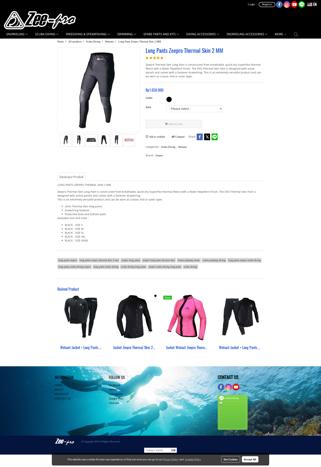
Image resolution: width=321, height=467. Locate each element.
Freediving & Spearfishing (86, 34)
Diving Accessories (201, 34)
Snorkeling (15, 34)
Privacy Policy (170, 459)
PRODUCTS (61, 394)
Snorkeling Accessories (245, 34)
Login (251, 4)
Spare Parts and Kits (159, 34)
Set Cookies (231, 459)
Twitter (113, 389)
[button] (296, 34)
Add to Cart (175, 124)
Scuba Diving (45, 34)
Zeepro (159, 155)
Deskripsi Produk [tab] (71, 177)
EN (314, 4)
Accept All (250, 459)
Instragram (116, 394)
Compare (179, 136)
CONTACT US (63, 398)
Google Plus (116, 398)
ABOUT (59, 389)
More (279, 34)
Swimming (125, 34)
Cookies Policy (193, 459)
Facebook (114, 385)
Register (267, 4)
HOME (58, 385)
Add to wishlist (156, 136)
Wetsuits (182, 147)
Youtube (114, 403)
